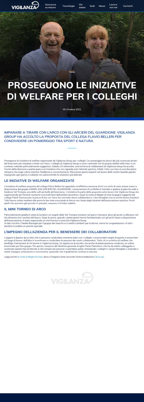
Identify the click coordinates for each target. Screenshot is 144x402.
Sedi (92, 6)
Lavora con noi (113, 6)
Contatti (128, 6)
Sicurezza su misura (50, 6)
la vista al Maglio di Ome (30, 256)
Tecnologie (68, 6)
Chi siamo (82, 6)
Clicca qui (99, 256)
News (102, 6)
